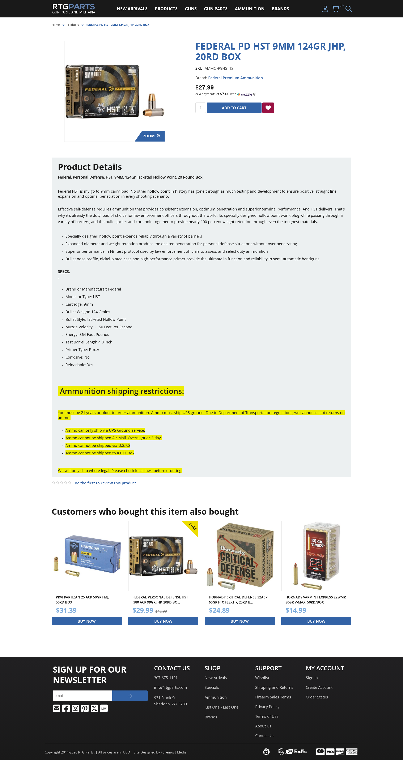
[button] (273, 94)
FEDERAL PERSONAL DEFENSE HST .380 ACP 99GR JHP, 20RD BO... (160, 600)
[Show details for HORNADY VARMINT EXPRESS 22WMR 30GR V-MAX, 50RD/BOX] (316, 556)
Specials (212, 687)
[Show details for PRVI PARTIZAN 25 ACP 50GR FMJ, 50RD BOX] (87, 556)
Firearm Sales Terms (273, 697)
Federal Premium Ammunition (235, 77)
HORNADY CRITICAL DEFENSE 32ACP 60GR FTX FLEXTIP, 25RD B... (238, 600)
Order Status (317, 697)
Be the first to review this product (105, 482)
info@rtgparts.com (170, 687)
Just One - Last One (221, 707)
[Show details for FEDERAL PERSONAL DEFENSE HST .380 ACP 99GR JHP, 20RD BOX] (163, 556)
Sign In (312, 677)
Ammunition (216, 697)
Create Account (319, 687)
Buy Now (87, 621)
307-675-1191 (166, 677)
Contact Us (264, 735)
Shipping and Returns (274, 687)
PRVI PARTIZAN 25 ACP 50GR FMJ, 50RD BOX (82, 600)
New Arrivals (216, 677)
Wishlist (262, 677)
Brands (211, 716)
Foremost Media (174, 752)
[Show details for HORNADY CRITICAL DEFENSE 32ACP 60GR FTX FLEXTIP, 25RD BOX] (240, 556)
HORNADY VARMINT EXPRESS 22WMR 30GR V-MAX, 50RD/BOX (315, 600)
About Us (263, 725)
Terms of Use (267, 716)
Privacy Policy (267, 706)
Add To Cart (234, 107)
